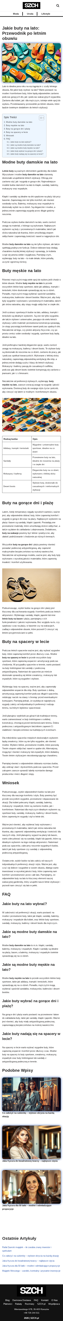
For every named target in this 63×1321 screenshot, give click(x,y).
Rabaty (18, 1304)
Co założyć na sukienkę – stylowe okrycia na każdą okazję (30, 1255)
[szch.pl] (31, 5)
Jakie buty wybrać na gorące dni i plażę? (26, 151)
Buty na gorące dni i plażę (18, 129)
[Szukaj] (57, 5)
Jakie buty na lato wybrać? (20, 142)
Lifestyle (45, 14)
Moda (16, 14)
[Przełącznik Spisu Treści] (40, 117)
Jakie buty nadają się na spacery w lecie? (26, 154)
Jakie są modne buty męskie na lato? (25, 148)
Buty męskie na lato (15, 125)
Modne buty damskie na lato (19, 122)
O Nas (54, 1300)
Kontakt (44, 1300)
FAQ (8, 139)
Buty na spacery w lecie (17, 132)
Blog (7, 1300)
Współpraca (54, 1304)
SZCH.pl (41, 1304)
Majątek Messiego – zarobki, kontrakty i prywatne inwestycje (31, 1271)
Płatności (7, 1304)
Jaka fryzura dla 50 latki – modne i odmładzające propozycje (31, 1265)
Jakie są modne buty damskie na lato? (25, 145)
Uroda (30, 14)
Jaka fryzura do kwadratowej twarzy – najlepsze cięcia (30, 1161)
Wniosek (10, 135)
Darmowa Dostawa (21, 1300)
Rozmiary (29, 1304)
